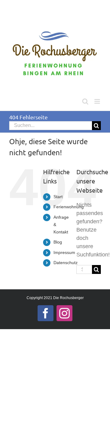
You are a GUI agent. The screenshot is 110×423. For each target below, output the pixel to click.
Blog (57, 242)
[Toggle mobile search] (85, 101)
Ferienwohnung (68, 206)
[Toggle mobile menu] (97, 101)
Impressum (64, 252)
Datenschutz (65, 262)
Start (58, 196)
